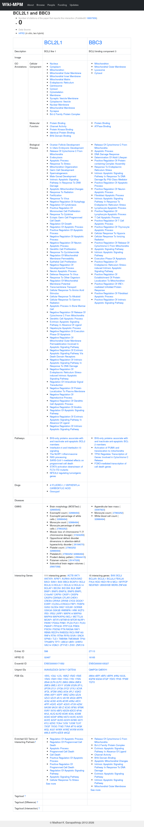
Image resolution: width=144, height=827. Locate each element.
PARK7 (48, 623)
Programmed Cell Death (62, 751)
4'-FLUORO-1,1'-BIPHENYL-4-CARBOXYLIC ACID (65, 486)
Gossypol (55, 491)
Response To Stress (60, 163)
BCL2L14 (79, 585)
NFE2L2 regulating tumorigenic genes (65, 474)
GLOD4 (54, 607)
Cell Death (55, 754)
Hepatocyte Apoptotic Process (65, 328)
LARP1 (59, 613)
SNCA (80, 635)
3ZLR (53, 697)
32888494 (74, 512)
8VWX (59, 729)
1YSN (78, 679)
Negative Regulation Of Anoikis (66, 407)
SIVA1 (73, 635)
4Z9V (79, 704)
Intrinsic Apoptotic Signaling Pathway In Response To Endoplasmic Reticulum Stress (110, 201)
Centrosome (56, 85)
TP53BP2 (49, 641)
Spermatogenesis (59, 173)
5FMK (81, 707)
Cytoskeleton (56, 92)
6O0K (65, 713)
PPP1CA (67, 626)
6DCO (73, 710)
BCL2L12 (69, 585)
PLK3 (82, 623)
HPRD (22, 33)
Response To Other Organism (65, 277)
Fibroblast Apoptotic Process (109, 195)
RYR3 (67, 635)
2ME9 (47, 685)
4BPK (79, 697)
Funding (62, 4)
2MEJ (54, 685)
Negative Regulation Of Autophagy (67, 201)
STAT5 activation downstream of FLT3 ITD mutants (66, 468)
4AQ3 (73, 697)
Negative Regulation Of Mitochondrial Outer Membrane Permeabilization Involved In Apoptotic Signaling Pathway (65, 342)
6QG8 (99, 679)
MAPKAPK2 (59, 616)
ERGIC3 (65, 604)
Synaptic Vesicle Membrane (64, 98)
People (51, 4)
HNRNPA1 (66, 610)
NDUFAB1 (94, 585)
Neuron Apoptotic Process (63, 271)
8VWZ (66, 729)
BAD (79, 578)
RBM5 (47, 632)
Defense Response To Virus (64, 274)
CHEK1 (74, 597)
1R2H (53, 679)
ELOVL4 (56, 604)
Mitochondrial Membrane (62, 107)
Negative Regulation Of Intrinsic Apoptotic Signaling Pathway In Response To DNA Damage (66, 363)
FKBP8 (80, 604)
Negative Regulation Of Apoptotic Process (67, 238)
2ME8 (78, 682)
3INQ (60, 691)
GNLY (62, 607)
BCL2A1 (93, 578)
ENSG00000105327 (99, 663)
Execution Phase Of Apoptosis (110, 258)
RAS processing (58, 457)
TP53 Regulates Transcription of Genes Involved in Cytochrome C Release (111, 457)
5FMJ (74, 707)
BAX (60, 581)
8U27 (52, 729)
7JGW (72, 723)
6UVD (80, 716)
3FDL (47, 691)
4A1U (59, 697)
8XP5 (54, 732)
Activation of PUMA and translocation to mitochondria (109, 449)
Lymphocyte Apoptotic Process (110, 208)
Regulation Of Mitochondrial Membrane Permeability (64, 257)
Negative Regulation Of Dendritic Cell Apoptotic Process (66, 402)
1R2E (78, 675)
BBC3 (95, 42)
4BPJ (103, 675)
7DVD (112, 679)
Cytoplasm (55, 66)
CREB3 (48, 600)
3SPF (59, 694)
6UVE (47, 720)
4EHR (65, 701)
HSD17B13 (106, 581)
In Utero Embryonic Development (67, 147)
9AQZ (67, 732)
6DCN (66, 710)
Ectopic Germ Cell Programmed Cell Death (66, 219)
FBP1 (73, 604)
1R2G (47, 679)
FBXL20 (120, 578)
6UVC (73, 716)
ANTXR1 (48, 578)
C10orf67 (48, 594)
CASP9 (48, 597)
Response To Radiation (61, 192)
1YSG (65, 679)
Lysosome (99, 69)
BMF (78, 588)
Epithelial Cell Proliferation (63, 261)
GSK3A (48, 610)
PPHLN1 (58, 626)
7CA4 (59, 723)
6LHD (58, 713)
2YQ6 (60, 688)
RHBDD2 (64, 632)
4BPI (97, 675)
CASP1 (66, 594)
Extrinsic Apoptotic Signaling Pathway (109, 775)
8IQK (79, 726)
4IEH (77, 701)
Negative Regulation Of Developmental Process (62, 266)
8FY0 (73, 726)
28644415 (80, 557)
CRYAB (64, 600)
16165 (92, 657)
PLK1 (76, 623)
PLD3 (70, 623)
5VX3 (53, 710)
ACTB (70, 575)
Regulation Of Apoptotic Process (66, 226)
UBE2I (64, 641)
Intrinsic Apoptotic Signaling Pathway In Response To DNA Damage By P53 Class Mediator (110, 176)
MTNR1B (65, 619)
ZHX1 (72, 645)
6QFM (92, 679)
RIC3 (71, 632)
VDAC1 (55, 645)
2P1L (80, 685)
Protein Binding (57, 123)
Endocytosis (56, 157)
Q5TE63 (71, 669)
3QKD (78, 691)
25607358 (55, 566)
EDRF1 (48, 604)
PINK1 (63, 623)
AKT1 (77, 575)
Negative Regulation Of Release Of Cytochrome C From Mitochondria (68, 313)
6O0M (78, 713)
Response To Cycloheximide (64, 252)
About (30, 4)
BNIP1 (47, 591)
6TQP (106, 679)
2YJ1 (53, 688)
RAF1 (77, 629)
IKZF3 (81, 610)
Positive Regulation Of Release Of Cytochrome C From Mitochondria (111, 244)
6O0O (47, 716)
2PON (47, 688)
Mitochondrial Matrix (60, 79)
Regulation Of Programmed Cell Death (66, 743)
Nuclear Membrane (59, 104)
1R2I (59, 679)
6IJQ (52, 713)
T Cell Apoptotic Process (107, 217)
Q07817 (63, 669)
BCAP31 (74, 581)
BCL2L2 (111, 578)
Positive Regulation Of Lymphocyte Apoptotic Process (110, 212)
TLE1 (55, 638)
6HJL (47, 713)
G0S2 (47, 607)
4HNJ (72, 701)
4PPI (46, 704)
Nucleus (54, 63)
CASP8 (74, 594)
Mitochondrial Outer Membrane (65, 73)
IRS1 (46, 613)
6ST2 (67, 716)
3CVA (79, 688)
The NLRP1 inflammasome (63, 454)
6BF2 (59, 710)
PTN (63, 629)
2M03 (65, 682)
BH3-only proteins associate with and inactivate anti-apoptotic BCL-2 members (67, 441)
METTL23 (78, 616)
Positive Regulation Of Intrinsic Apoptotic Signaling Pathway (110, 301)
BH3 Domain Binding (60, 135)
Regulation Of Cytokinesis (63, 204)
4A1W (66, 697)
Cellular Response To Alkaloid (65, 296)
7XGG (54, 726)
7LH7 (78, 723)
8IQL (46, 729)
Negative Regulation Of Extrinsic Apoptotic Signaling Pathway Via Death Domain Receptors (66, 353)
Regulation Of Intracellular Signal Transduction (66, 383)
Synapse (54, 111)
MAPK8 (77, 613)
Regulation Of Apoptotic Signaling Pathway (67, 411)
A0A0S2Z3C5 (51, 669)
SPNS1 (48, 638)
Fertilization (56, 195)
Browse (41, 4)
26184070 (79, 544)
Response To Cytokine (61, 214)
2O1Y (60, 685)
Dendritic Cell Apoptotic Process (66, 318)
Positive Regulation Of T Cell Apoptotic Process (109, 222)
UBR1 (71, 641)
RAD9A (70, 629)
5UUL (123, 675)
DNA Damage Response (106, 154)
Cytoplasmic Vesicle (60, 101)
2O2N (74, 685)
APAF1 (57, 578)
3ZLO (47, 697)
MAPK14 (68, 613)
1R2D (72, 675)
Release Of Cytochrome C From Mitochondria (66, 152)
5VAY (47, 710)
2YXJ (73, 688)
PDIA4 (55, 623)
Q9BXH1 (102, 669)
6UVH (67, 720)
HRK (74, 610)
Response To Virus (59, 198)
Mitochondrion (57, 69)
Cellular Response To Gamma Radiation (65, 301)
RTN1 (54, 635)
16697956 (91, 18)
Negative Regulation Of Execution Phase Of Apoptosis (67, 332)
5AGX (55, 707)
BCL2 (82, 581)
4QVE (53, 704)
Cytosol (54, 88)
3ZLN (78, 694)
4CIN (59, 701)
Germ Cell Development (62, 170)
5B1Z (61, 707)
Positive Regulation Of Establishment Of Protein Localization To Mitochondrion (109, 277)
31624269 (79, 535)
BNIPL (78, 591)
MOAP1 (48, 619)
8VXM (73, 729)
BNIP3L (63, 591)
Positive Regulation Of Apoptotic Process (66, 231)
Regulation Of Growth (61, 223)
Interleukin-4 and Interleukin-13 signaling (65, 449)
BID (64, 588)
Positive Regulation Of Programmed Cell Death (62, 765)
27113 (92, 651)
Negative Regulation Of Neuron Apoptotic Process (65, 244)
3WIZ (65, 694)
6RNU (60, 716)
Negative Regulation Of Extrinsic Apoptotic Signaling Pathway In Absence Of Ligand (66, 419)
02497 (47, 657)
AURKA (66, 578)
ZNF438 (123, 585)
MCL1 (69, 616)
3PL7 (71, 691)
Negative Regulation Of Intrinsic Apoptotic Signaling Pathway (66, 427)
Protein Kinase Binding (61, 129)
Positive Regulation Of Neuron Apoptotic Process (109, 190)
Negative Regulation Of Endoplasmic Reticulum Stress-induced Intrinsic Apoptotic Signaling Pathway (66, 373)
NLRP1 (81, 619)
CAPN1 (58, 594)
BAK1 (54, 581)
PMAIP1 (48, 626)
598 (46, 651)
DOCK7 (80, 600)
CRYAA (56, 600)
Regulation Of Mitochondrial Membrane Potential (64, 282)
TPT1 (57, 641)
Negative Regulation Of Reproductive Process (61, 396)
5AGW (47, 707)
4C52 (47, 701)
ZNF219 (80, 645)
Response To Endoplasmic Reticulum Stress (108, 168)
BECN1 (57, 588)
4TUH (73, 704)
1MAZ (66, 675)
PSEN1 (48, 629)
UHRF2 (79, 641)
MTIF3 (56, 619)
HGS (97, 581)
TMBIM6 (63, 638)
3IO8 (65, 691)
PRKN (76, 626)
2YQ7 (66, 688)
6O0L (71, 713)
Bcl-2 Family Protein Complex (65, 114)
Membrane (55, 95)
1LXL (59, 675)
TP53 (82, 638)
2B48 (47, 682)
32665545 (55, 509)
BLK (73, 588)
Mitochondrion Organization (64, 166)
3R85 (47, 694)
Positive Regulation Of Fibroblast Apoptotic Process (111, 295)
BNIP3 (55, 591)
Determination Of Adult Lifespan (110, 157)
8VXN (80, 729)
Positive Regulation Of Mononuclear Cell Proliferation (65, 209)
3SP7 (53, 694)
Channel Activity (58, 126)
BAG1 (47, 581)
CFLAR (66, 597)
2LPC (59, 682)
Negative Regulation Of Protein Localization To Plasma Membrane (67, 389)
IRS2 (52, 613)
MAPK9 (48, 616)
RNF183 (79, 632)
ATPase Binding (102, 126)
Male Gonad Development (63, 176)
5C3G (67, 707)
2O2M (67, 685)
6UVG (60, 720)
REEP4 (55, 632)
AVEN (73, 578)
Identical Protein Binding (62, 132)
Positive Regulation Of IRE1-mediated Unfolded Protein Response (109, 287)
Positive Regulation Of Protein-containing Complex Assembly (110, 162)
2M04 (71, 682)
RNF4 (47, 635)
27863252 (62, 528)
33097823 (99, 509)
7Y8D (61, 726)
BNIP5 (71, 591)
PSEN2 (56, 629)
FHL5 (91, 581)
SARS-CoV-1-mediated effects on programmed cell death (67, 462)
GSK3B (56, 610)
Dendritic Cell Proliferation (63, 249)
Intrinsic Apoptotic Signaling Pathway (108, 253)
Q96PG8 (93, 669)
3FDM (53, 691)
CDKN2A (57, 597)
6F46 (79, 710)
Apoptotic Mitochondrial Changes (66, 189)
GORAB (78, 607)
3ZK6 (72, 694)
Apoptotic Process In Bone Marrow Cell (67, 307)
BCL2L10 (49, 585)
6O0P (54, 716)
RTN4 (60, 635)
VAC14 (47, 645)
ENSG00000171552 (54, 663)
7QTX (92, 682)
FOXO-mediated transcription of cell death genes (110, 465)
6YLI (46, 723)
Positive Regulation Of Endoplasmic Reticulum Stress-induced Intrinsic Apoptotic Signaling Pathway (110, 266)
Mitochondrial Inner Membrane (65, 76)
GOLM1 (69, 607)
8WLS (47, 732)
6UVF (54, 720)
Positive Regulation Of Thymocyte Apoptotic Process (111, 228)
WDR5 (114, 585)
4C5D (53, 701)
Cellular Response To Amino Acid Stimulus (67, 291)
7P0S (118, 679)
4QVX (67, 704)
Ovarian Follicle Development (65, 144)
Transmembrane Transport (63, 287)
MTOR (73, 619)
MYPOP (123, 581)
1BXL (47, 675)
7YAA (67, 726)
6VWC (74, 720)
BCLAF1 (48, 588)
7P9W (125, 679)
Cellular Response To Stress (64, 780)
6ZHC (52, 723)
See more (51, 783)
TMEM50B (73, 638)
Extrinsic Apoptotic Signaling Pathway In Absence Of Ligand (65, 323)
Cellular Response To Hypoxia (109, 233)
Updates (74, 4)
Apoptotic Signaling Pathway (109, 249)
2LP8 (52, 682)
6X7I (80, 720)
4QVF (60, 704)
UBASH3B (105, 585)
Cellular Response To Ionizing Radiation (109, 238)
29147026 (74, 560)
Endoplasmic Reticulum (62, 82)
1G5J (53, 675)
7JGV (65, 723)
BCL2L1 (53, 42)
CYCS (72, 600)
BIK (68, 588)
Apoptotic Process (59, 160)
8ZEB (60, 732)
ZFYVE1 (64, 645)
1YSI (71, 679)
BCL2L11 (59, 585)
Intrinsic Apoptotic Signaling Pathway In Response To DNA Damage (65, 182)
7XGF (47, 726)
